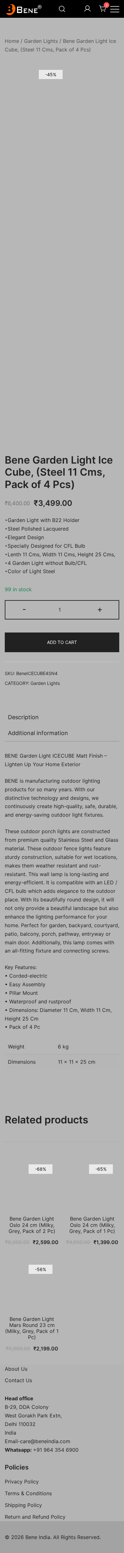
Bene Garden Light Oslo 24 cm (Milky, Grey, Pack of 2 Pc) (32, 1224)
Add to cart (62, 642)
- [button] (24, 609)
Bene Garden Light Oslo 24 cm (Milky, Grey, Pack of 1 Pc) (92, 1224)
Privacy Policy (22, 1481)
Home (12, 41)
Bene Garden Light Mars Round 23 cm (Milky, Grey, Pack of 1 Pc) (32, 1328)
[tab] (62, 717)
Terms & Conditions (28, 1493)
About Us (16, 1369)
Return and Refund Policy (35, 1517)
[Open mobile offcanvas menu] (114, 9)
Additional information (38, 733)
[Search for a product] (62, 8)
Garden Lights (41, 41)
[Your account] (87, 9)
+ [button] (100, 609)
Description (23, 717)
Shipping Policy (23, 1505)
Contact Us (18, 1380)
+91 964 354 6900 (56, 1450)
